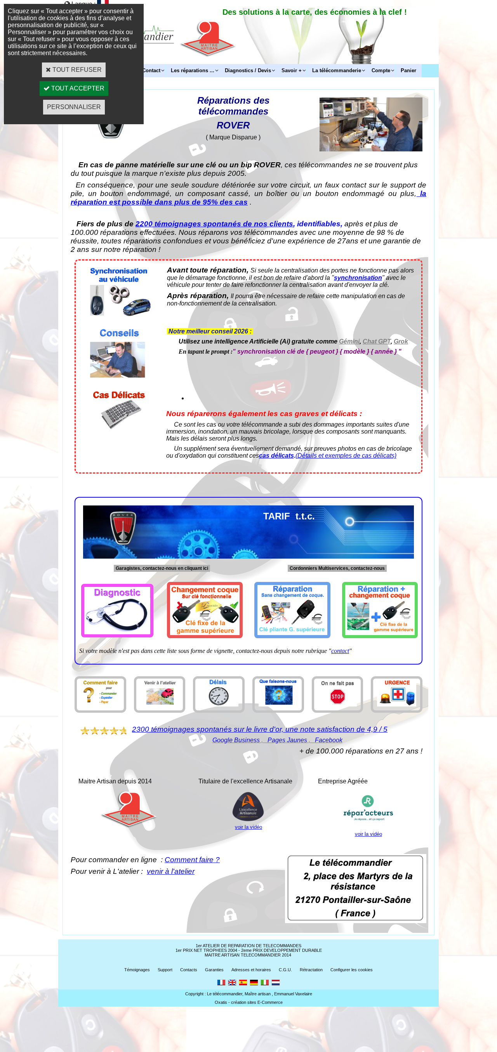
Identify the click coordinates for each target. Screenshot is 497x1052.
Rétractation (311, 969)
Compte (381, 70)
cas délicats (276, 455)
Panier (408, 70)
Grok (401, 341)
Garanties (214, 969)
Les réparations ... (192, 70)
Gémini (349, 341)
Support (165, 969)
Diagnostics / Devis (248, 70)
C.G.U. (285, 969)
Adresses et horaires (251, 969)
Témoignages (137, 969)
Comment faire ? (192, 860)
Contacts (188, 969)
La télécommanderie (336, 70)
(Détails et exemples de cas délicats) (345, 455)
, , (277, 740)
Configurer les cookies (351, 969)
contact (340, 651)
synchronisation (358, 277)
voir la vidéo (248, 827)
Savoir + (292, 70)
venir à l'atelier (171, 871)
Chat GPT (377, 341)
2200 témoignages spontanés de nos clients (214, 224)
